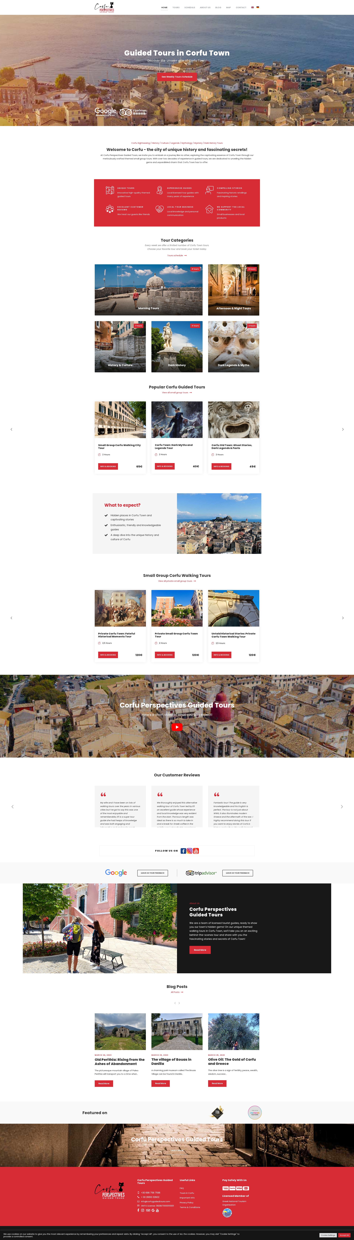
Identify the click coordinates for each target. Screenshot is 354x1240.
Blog (218, 7)
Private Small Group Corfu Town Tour (176, 635)
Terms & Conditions (190, 1207)
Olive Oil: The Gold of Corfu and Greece (175, 1061)
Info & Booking (108, 466)
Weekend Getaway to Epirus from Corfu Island (233, 1061)
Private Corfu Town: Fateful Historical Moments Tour (116, 635)
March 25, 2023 (103, 1055)
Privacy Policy (186, 1202)
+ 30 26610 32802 (150, 1197)
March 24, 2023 (216, 1055)
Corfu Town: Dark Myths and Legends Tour (174, 446)
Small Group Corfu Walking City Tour (119, 446)
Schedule (189, 7)
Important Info (187, 1197)
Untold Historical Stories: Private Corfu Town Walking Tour (234, 635)
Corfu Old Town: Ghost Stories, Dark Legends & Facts (232, 446)
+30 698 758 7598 (150, 1192)
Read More (103, 1083)
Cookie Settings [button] (328, 1235)
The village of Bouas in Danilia (115, 1061)
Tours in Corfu (187, 1193)
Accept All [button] (344, 1235)
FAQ (182, 1188)
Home (164, 7)
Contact (241, 7)
